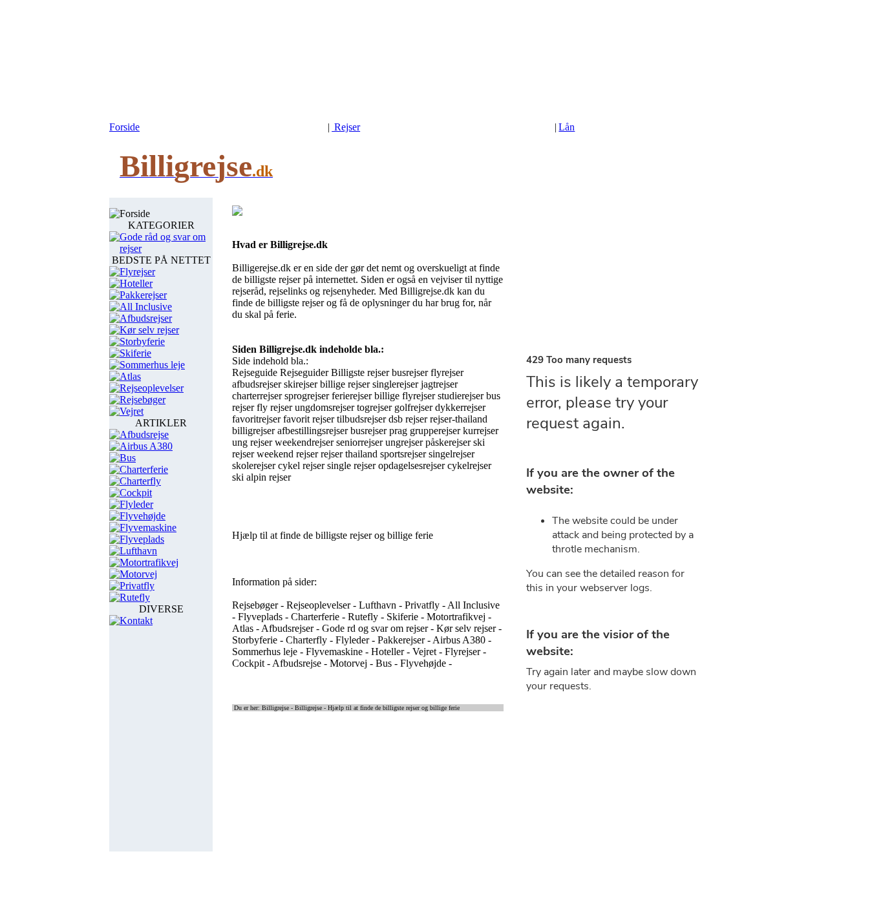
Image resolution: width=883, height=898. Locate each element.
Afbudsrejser (146, 318)
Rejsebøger (142, 399)
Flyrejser (137, 271)
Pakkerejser (143, 294)
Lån (567, 126)
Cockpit (136, 492)
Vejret (132, 411)
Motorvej (138, 574)
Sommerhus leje (152, 364)
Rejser (346, 126)
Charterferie (144, 469)
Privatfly (137, 585)
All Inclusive (146, 306)
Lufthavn (138, 550)
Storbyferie (142, 341)
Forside (124, 126)
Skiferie (135, 353)
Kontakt (136, 620)
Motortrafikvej (149, 562)
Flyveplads (142, 539)
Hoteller (136, 283)
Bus (128, 457)
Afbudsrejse (144, 434)
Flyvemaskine (148, 527)
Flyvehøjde (142, 515)
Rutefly (135, 597)
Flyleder (136, 504)
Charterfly (140, 480)
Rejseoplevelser (152, 387)
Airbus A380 (146, 446)
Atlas (130, 376)
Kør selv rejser (149, 329)
